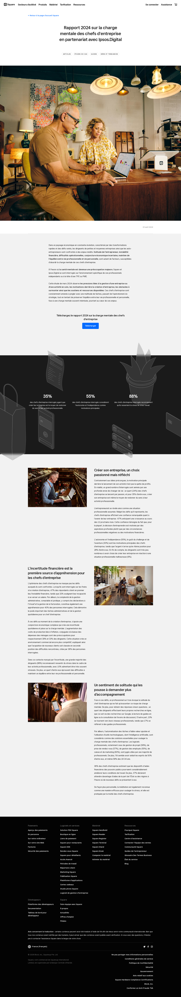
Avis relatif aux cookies (143, 976)
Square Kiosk (98, 851)
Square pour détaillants (70, 855)
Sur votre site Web (36, 843)
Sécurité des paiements (38, 851)
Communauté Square (134, 847)
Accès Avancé (66, 859)
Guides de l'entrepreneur (136, 851)
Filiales (63, 921)
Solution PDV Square (69, 830)
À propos (64, 908)
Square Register (99, 839)
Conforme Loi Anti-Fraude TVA (140, 988)
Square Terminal (99, 843)
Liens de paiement (68, 839)
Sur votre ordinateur (37, 839)
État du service (131, 859)
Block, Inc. (148, 984)
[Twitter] (144, 947)
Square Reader (98, 834)
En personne (33, 834)
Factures (32, 847)
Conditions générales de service (139, 959)
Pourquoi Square (132, 830)
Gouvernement (146, 971)
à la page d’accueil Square (44, 15)
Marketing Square (68, 872)
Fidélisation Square (68, 876)
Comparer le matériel (101, 855)
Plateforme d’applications (71, 880)
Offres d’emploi (67, 917)
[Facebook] (148, 947)
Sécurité (149, 967)
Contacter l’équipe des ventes (138, 843)
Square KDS (65, 847)
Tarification (129, 834)
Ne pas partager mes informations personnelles (132, 955)
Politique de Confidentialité (141, 963)
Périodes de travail (68, 864)
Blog (126, 864)
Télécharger (90, 326)
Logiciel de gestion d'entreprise (74, 893)
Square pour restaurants (71, 843)
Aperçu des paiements (38, 830)
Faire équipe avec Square (71, 904)
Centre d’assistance (133, 839)
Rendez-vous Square (69, 851)
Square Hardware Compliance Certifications (134, 980)
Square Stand (98, 847)
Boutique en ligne (68, 834)
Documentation (34, 908)
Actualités (64, 913)
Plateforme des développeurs (41, 904)
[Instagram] (152, 947)
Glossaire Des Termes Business (138, 855)
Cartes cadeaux (67, 885)
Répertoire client (67, 868)
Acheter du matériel (101, 859)
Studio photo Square (69, 889)
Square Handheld (99, 830)
